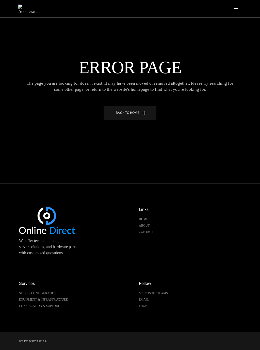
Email (144, 299)
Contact (146, 232)
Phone (144, 306)
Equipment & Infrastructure (43, 299)
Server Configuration (38, 293)
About (144, 225)
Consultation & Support (39, 306)
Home (143, 219)
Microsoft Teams (153, 293)
